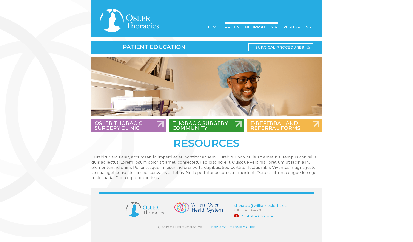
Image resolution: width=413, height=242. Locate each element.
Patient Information (249, 27)
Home (212, 27)
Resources (295, 27)
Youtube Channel (257, 216)
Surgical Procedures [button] (279, 47)
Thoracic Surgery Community (200, 125)
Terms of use (242, 227)
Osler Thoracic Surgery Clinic (118, 125)
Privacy (218, 227)
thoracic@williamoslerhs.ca (260, 205)
